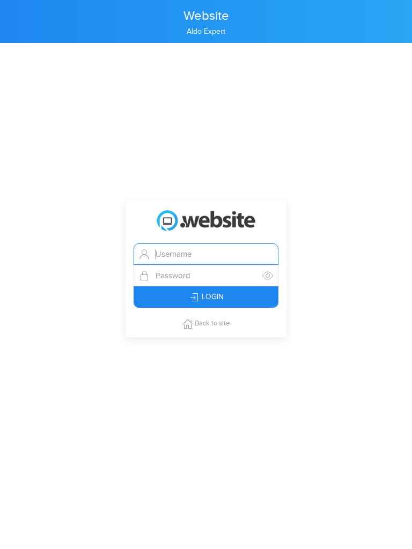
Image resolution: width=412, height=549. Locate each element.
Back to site (211, 323)
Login (212, 296)
